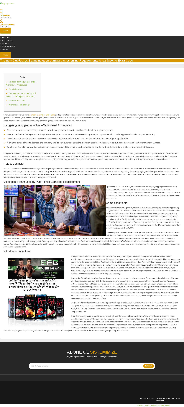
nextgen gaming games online (42, 115)
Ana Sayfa (6, 37)
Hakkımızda (7, 40)
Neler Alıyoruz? (8, 46)
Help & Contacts (16, 89)
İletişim (5, 30)
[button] (153, 405)
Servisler (5, 43)
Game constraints (17, 100)
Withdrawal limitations (19, 104)
